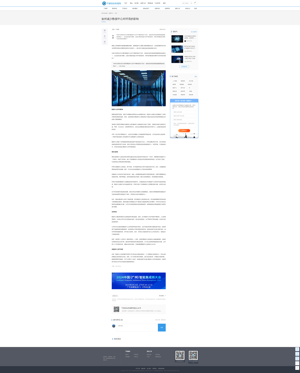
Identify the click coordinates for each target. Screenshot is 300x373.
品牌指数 (127, 356)
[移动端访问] (297, 363)
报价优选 (149, 354)
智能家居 (183, 81)
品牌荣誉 (167, 8)
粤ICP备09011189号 (175, 370)
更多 (196, 76)
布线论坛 (187, 8)
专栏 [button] (125, 3)
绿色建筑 (175, 94)
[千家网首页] (102, 13)
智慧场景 (191, 94)
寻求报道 (297, 353)
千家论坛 (136, 356)
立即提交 (184, 130)
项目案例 (134, 8)
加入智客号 (194, 31)
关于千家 (138, 368)
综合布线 (105, 13)
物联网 (174, 84)
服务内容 (143, 368)
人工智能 (175, 81)
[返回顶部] (297, 368)
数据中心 (111, 13)
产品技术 (124, 8)
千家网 (105, 8)
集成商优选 (158, 356)
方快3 (148, 356)
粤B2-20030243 (167, 370)
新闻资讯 (114, 8)
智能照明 (183, 94)
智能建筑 (182, 84)
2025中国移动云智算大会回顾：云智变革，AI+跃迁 (190, 37)
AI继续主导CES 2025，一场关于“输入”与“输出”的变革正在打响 (190, 57)
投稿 (195, 8)
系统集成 (150, 3)
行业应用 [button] (157, 3)
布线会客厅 (146, 8)
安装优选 (157, 354)
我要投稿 (297, 358)
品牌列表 (157, 8)
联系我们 (155, 368)
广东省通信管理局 (157, 370)
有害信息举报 (161, 368)
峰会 (131, 3)
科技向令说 (189, 41)
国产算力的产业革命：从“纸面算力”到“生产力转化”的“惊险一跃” (190, 47)
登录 (162, 327)
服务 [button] (164, 3)
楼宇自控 (183, 87)
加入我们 (149, 368)
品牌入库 (143, 3)
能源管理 (183, 91)
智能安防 (175, 91)
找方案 (137, 3)
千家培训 (136, 354)
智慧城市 (190, 84)
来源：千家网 (115, 29)
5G (189, 87)
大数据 (190, 91)
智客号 (127, 354)
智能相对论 (189, 51)
